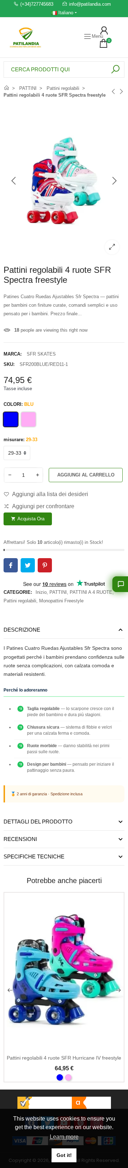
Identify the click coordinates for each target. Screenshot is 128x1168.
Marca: (13, 354)
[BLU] (60, 1077)
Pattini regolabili (20, 600)
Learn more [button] (64, 1137)
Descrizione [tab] (22, 630)
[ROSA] (68, 1077)
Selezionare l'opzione (64, 1044)
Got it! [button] (64, 1155)
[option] (64, 181)
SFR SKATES (41, 354)
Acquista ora (27, 518)
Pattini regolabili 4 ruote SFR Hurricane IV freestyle (64, 1058)
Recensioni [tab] (20, 839)
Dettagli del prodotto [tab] (38, 821)
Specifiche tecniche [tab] (34, 856)
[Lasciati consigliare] (120, 584)
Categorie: (18, 592)
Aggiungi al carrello (85, 475)
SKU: (9, 364)
